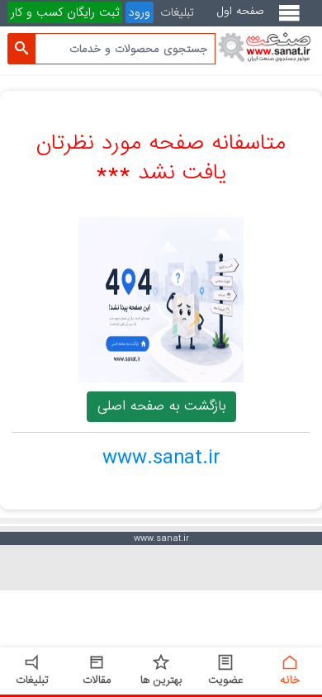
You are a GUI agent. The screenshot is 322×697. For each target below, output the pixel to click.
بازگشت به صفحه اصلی (161, 406)
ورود (139, 12)
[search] (21, 48)
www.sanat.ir (161, 457)
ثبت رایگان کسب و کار (65, 12)
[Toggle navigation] (293, 19)
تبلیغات (177, 12)
